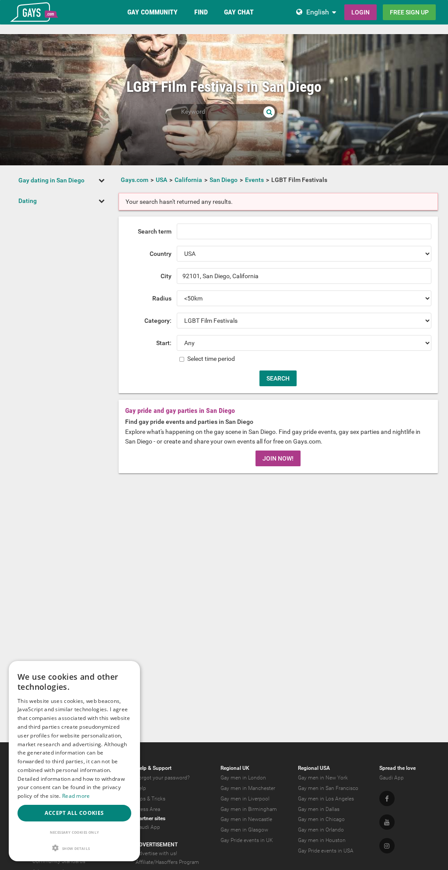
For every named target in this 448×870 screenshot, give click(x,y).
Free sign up (409, 12)
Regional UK (234, 768)
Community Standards (58, 861)
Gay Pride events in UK (246, 840)
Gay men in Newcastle (246, 819)
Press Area (148, 809)
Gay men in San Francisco (328, 788)
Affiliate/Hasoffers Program (167, 862)
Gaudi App (148, 827)
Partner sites (150, 818)
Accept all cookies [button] (74, 813)
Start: (164, 342)
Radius (162, 298)
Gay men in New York (323, 778)
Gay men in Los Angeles (326, 799)
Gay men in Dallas (319, 809)
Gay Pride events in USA (326, 851)
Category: (158, 320)
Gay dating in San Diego (51, 180)
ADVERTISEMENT (157, 845)
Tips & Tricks (150, 799)
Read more (76, 796)
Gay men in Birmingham (248, 809)
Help (141, 788)
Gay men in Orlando (321, 830)
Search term (155, 231)
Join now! (278, 458)
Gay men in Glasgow (244, 830)
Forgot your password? (162, 778)
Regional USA (314, 768)
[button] (74, 848)
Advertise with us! (156, 853)
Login (360, 12)
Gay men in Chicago (321, 819)
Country (161, 253)
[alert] (74, 761)
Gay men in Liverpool (245, 799)
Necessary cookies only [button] (74, 832)
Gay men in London (243, 778)
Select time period (210, 358)
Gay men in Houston (322, 840)
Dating (27, 200)
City (166, 276)
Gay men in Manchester (247, 788)
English (317, 12)
